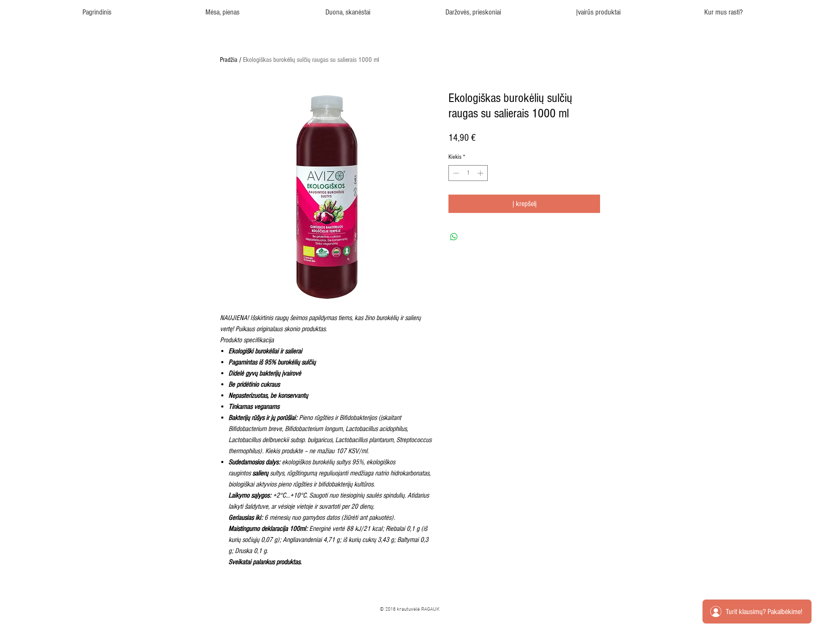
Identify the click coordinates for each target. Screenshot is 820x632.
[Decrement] (455, 173)
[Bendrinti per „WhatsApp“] (454, 237)
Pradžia (228, 60)
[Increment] (481, 173)
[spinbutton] (468, 173)
